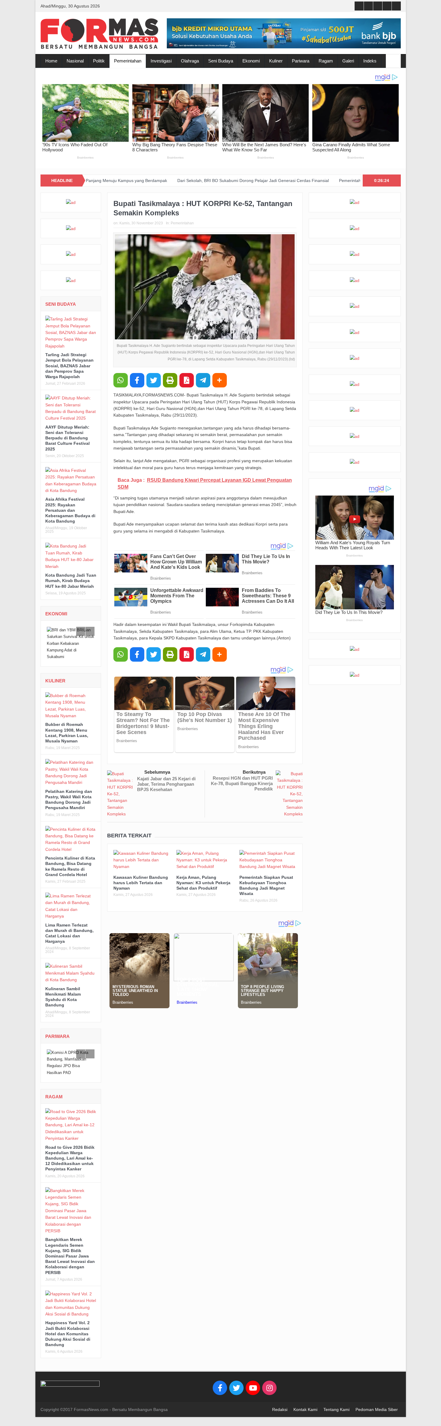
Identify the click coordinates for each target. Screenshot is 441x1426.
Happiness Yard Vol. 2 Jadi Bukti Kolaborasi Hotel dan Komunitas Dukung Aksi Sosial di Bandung (67, 1326)
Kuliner (276, 60)
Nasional (75, 60)
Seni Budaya (220, 60)
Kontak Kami (305, 1402)
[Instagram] (269, 1381)
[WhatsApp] (120, 380)
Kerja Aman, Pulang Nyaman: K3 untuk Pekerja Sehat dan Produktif (203, 882)
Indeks (369, 60)
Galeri (348, 60)
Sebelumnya (157, 772)
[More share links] (219, 380)
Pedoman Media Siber (377, 1402)
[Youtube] (253, 1381)
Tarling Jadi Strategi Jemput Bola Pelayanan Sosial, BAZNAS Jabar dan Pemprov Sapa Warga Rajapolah (69, 365)
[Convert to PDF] (186, 380)
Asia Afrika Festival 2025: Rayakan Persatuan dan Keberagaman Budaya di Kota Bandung (70, 510)
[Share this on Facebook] (137, 380)
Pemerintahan (127, 60)
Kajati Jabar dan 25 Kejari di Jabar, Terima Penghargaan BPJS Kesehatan (166, 784)
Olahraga (190, 60)
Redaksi (279, 1402)
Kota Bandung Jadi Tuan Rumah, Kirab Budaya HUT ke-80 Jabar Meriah (70, 580)
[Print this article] (170, 380)
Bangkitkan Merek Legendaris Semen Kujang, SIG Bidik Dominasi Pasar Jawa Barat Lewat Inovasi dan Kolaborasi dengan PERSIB (70, 1249)
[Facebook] (220, 1381)
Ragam (326, 60)
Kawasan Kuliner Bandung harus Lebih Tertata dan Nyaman (140, 882)
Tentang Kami (336, 1402)
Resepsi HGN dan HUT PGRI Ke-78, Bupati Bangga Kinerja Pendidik (242, 783)
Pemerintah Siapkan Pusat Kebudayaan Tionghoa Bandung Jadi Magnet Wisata (352, 180)
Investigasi (161, 60)
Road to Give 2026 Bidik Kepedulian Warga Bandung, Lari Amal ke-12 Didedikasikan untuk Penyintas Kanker (69, 1151)
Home (51, 60)
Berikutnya (254, 772)
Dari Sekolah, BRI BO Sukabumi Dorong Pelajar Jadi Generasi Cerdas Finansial (190, 180)
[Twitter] (236, 1381)
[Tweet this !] (153, 380)
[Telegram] (203, 380)
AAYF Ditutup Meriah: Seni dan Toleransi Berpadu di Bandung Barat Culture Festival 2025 (67, 438)
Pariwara (300, 60)
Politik (99, 60)
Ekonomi (251, 60)
